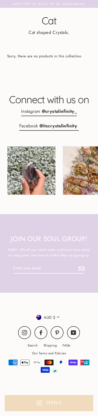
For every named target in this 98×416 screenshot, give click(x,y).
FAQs (66, 345)
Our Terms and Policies (49, 353)
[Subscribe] (81, 268)
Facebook (48, 126)
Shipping (50, 345)
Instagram (49, 111)
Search (33, 345)
